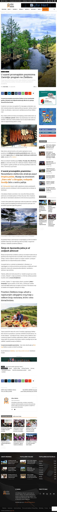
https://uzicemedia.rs (15, 400)
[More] (33, 93)
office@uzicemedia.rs (29, 502)
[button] (54, 9)
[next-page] (4, 448)
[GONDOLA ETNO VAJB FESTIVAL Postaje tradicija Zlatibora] (31, 423)
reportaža (18, 351)
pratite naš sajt (25, 351)
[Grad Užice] (47, 116)
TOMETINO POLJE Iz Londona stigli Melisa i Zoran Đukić (50, 170)
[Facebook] (45, 1)
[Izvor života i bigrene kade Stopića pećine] (42, 177)
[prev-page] (2, 448)
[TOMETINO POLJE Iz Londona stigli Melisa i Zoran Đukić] (42, 170)
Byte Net (12, 510)
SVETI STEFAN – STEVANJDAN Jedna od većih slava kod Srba (32, 476)
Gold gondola (6, 186)
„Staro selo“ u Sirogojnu (11, 179)
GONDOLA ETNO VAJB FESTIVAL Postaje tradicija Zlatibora (31, 430)
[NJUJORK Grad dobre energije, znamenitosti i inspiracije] (42, 189)
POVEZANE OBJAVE (6, 416)
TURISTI (29, 370)
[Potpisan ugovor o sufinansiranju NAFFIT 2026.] (6, 437)
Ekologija (33, 9)
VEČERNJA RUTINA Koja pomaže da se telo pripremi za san (42, 209)
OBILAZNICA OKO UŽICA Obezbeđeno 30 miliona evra (51, 163)
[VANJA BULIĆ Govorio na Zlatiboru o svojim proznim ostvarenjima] (19, 423)
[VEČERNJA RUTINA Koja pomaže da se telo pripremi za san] (43, 202)
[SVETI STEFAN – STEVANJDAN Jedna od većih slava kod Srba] (23, 476)
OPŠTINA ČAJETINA (25, 368)
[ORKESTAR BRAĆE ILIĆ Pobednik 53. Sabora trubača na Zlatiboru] (19, 437)
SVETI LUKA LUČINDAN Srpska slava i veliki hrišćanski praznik (51, 146)
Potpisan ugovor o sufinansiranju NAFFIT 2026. (6, 443)
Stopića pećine (7, 177)
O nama (29, 1)
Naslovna (4, 9)
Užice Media (5, 86)
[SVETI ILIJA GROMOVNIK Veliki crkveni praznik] (23, 469)
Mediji (39, 9)
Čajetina (2, 71)
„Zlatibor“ (14, 157)
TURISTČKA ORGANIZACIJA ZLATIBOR (19, 370)
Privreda (15, 9)
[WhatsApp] (23, 93)
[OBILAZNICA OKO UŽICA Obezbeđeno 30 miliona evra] (42, 163)
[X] (5, 93)
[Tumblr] (16, 93)
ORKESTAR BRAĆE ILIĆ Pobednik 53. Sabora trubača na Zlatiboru (19, 443)
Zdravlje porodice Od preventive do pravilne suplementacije (12, 476)
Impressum (10, 508)
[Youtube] (55, 1)
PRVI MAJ (32, 368)
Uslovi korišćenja (17, 508)
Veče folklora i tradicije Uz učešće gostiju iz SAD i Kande (31, 443)
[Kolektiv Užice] (19, 359)
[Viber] (19, 93)
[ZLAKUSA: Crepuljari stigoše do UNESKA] (42, 183)
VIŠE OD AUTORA (17, 416)
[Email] (12, 93)
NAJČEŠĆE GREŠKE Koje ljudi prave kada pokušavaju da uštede (29, 390)
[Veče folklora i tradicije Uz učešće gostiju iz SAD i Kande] (31, 437)
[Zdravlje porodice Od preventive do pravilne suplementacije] (43, 216)
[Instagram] (47, 1)
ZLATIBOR (3, 371)
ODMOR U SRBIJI (17, 368)
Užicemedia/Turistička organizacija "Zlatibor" (14, 366)
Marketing (25, 1)
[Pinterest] (26, 93)
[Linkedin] (50, 1)
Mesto (9, 9)
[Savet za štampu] (47, 98)
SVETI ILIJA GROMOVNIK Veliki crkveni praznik (31, 469)
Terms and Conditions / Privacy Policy (30, 508)
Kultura (15, 426)
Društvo (27, 9)
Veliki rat (45, 9)
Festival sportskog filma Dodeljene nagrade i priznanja (6, 430)
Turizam (21, 9)
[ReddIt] (29, 93)
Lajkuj (53, 129)
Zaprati (53, 132)
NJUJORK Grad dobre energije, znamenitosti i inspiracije (51, 189)
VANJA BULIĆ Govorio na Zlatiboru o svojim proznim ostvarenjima (18, 430)
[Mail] (52, 1)
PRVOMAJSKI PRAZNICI (6, 370)
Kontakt (34, 1)
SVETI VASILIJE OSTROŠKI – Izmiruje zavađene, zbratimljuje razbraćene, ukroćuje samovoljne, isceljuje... (51, 155)
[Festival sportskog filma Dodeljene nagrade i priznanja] (6, 423)
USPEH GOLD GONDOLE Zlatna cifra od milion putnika (8, 390)
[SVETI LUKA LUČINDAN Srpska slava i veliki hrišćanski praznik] (42, 146)
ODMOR (10, 368)
